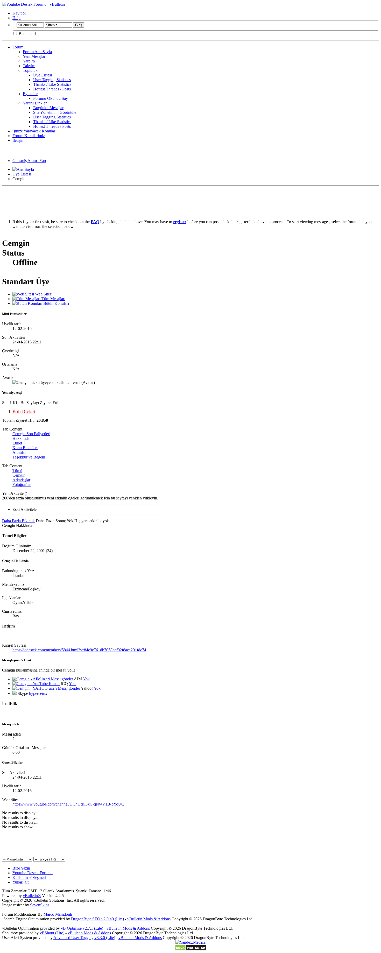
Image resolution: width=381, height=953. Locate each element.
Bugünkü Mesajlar (48, 107)
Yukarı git (20, 882)
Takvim (29, 65)
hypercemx (38, 693)
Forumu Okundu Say (50, 98)
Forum (17, 47)
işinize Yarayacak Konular (33, 131)
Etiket (17, 443)
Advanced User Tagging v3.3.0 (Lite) (84, 937)
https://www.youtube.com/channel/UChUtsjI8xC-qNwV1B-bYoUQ (68, 804)
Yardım (29, 61)
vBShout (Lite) (52, 933)
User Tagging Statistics (52, 79)
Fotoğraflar (21, 484)
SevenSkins (39, 905)
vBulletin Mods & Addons (149, 919)
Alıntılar (19, 452)
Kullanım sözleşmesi (29, 877)
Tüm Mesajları (52, 299)
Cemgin (18, 475)
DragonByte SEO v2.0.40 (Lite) (97, 919)
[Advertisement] (190, 199)
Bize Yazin (21, 868)
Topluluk (30, 70)
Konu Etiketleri (25, 448)
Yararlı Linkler (35, 103)
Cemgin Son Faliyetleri (31, 434)
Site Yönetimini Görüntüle (54, 112)
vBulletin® (32, 895)
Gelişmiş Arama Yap (29, 160)
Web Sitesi (43, 294)
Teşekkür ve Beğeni (28, 457)
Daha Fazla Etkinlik (18, 521)
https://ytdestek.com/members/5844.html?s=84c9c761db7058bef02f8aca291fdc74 (79, 650)
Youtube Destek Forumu (32, 873)
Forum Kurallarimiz (28, 135)
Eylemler (30, 93)
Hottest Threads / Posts (52, 89)
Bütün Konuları (55, 303)
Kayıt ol (19, 13)
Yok (86, 679)
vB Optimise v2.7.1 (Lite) (82, 928)
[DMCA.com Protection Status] (190, 949)
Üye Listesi (42, 75)
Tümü (17, 470)
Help (16, 18)
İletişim (18, 140)
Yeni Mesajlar (34, 56)
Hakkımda (21, 438)
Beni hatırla (28, 33)
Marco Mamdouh (58, 914)
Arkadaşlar (21, 480)
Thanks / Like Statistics (52, 84)
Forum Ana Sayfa (37, 52)
